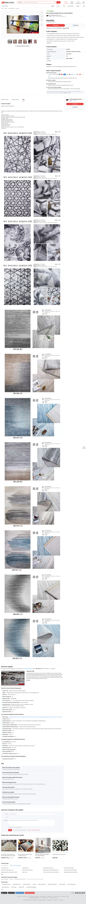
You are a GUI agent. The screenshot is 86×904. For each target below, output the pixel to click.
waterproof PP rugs (4, 867)
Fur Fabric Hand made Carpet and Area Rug (51, 872)
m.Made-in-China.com (45, 897)
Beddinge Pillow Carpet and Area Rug (70, 872)
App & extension (70, 6)
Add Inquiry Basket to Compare (23, 46)
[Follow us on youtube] (80, 892)
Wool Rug (21, 716)
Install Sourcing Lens (30, 892)
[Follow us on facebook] (75, 892)
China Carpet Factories (6, 884)
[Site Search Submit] (59, 2)
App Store (4, 892)
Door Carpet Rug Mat (71, 884)
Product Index (63, 896)
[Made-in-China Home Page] (7, 2)
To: (7, 817)
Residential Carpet (47, 716)
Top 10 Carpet (13, 887)
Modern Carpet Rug (41, 884)
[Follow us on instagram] (79, 892)
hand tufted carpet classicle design (70, 870)
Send (10, 830)
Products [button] (20, 2)
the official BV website (28, 668)
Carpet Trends (21, 887)
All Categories (5, 6)
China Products (25, 896)
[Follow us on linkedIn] (84, 892)
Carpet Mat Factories (17, 884)
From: (6, 814)
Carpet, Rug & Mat (11, 8)
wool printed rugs (25, 867)
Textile (6, 8)
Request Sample (66, 28)
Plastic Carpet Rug (5, 887)
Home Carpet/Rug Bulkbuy (31, 887)
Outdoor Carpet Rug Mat (52, 884)
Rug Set (17, 8)
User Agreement (49, 899)
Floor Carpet (59, 716)
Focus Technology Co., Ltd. (35, 899)
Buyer (58, 6)
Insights (67, 896)
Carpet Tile (25, 716)
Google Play (11, 892)
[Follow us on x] (77, 892)
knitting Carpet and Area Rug (27, 870)
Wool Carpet (16, 716)
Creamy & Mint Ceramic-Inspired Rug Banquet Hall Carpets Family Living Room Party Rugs (8, 855)
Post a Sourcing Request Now (34, 830)
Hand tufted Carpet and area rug (7, 870)
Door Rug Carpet (62, 884)
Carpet (10, 716)
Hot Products (19, 896)
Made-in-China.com (38, 897)
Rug (13, 716)
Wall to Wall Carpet (32, 716)
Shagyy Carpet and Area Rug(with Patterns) (9, 872)
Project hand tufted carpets (69, 867)
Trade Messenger (19, 892)
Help (64, 6)
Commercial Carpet (40, 716)
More (2, 889)
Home (2, 8)
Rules (84, 6)
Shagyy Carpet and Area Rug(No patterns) (50, 870)
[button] (55, 2)
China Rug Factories (26, 884)
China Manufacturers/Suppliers (34, 896)
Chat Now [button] (76, 25)
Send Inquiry (55, 25)
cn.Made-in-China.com (54, 897)
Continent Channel (57, 896)
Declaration (55, 899)
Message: (6, 820)
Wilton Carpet (24, 872)
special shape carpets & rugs (48, 867)
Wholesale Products (43, 896)
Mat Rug (34, 884)
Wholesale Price (49, 896)
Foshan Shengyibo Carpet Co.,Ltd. (55, 15)
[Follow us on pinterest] (82, 892)
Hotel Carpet (53, 716)
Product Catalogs (17, 865)
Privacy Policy (61, 899)
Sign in (83, 3)
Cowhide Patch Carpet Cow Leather (58, 854)
